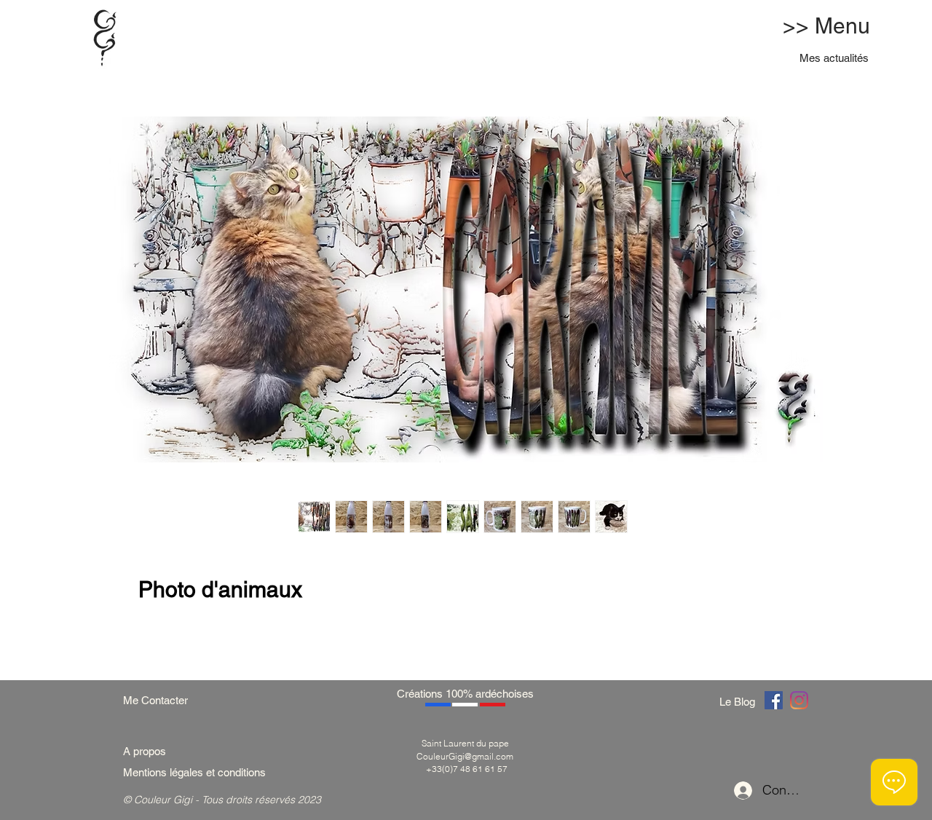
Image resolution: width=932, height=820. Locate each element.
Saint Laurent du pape (465, 743)
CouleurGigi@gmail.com (464, 756)
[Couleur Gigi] (774, 700)
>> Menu (826, 26)
